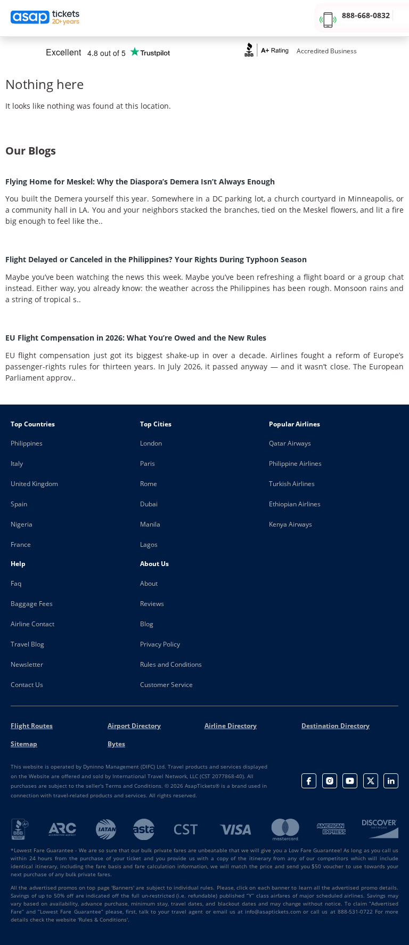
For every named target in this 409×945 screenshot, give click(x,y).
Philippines (27, 443)
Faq (16, 583)
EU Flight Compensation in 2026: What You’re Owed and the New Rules (135, 338)
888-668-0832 (366, 15)
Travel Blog (27, 644)
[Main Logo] (45, 18)
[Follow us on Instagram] (329, 780)
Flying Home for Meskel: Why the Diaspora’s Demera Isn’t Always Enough (140, 181)
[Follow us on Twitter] (370, 780)
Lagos (149, 544)
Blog (146, 623)
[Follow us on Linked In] (390, 780)
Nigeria (21, 524)
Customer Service (166, 684)
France (21, 544)
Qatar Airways (290, 443)
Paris (147, 463)
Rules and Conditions (171, 664)
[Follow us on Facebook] (308, 780)
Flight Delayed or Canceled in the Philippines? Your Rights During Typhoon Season (156, 259)
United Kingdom (34, 483)
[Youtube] (349, 780)
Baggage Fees (32, 603)
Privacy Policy (160, 644)
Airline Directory (230, 725)
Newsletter (27, 664)
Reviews (152, 603)
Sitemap (24, 743)
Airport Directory (134, 725)
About (149, 583)
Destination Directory (335, 725)
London (151, 443)
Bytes (116, 743)
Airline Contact (32, 623)
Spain (19, 503)
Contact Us (27, 684)
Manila (150, 524)
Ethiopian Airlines (295, 503)
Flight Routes (32, 725)
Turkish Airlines (292, 483)
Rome (148, 483)
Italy (17, 463)
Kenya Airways (290, 524)
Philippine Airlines (295, 463)
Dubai (149, 503)
